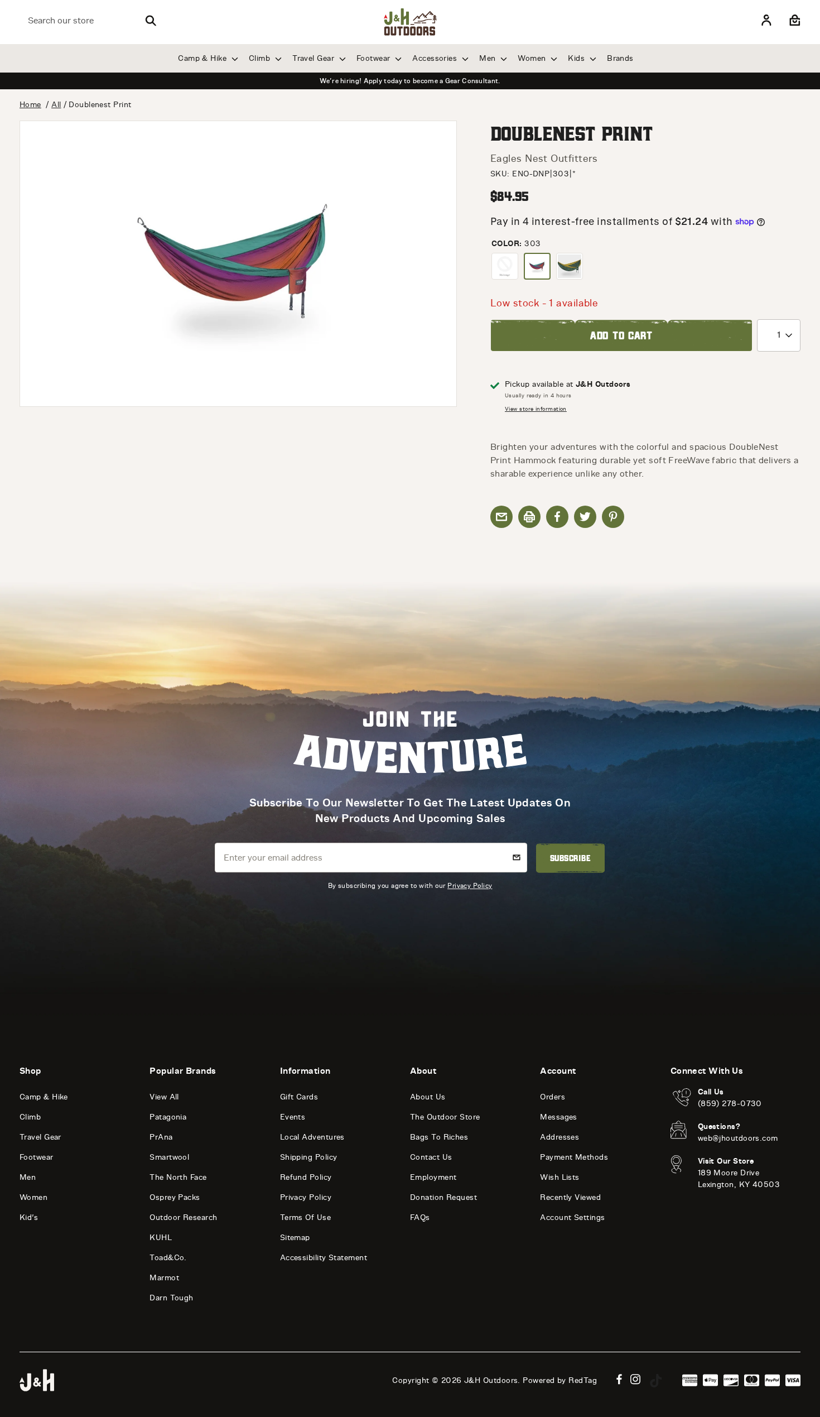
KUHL (160, 1237)
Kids (577, 58)
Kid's (29, 1217)
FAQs (420, 1217)
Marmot (164, 1277)
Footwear (374, 58)
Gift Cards (299, 1097)
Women (533, 58)
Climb (261, 58)
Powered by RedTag (560, 1380)
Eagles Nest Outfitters (544, 158)
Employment (433, 1177)
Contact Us (431, 1157)
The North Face (177, 1177)
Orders (552, 1097)
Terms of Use (305, 1217)
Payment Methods (574, 1157)
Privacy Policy (469, 885)
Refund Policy (306, 1177)
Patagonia (167, 1117)
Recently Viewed (570, 1197)
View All (164, 1097)
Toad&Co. (168, 1257)
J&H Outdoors (491, 1380)
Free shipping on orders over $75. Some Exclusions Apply (410, 80)
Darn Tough (171, 1298)
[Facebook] (619, 1379)
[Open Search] (150, 20)
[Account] (766, 21)
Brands (620, 58)
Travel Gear (314, 58)
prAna (160, 1137)
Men (488, 58)
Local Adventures (312, 1137)
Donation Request (443, 1197)
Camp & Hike (203, 58)
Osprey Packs (174, 1197)
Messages (558, 1117)
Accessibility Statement (323, 1257)
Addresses (559, 1137)
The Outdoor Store (445, 1117)
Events (293, 1117)
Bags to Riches (439, 1137)
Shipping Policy (308, 1157)
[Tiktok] (656, 1380)
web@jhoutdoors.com (738, 1138)
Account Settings (572, 1217)
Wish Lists (560, 1177)
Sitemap (295, 1237)
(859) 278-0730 (730, 1103)
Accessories (435, 58)
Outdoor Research (183, 1217)
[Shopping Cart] (793, 21)
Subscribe (570, 858)
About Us (428, 1097)
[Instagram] (635, 1379)
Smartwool (169, 1157)
